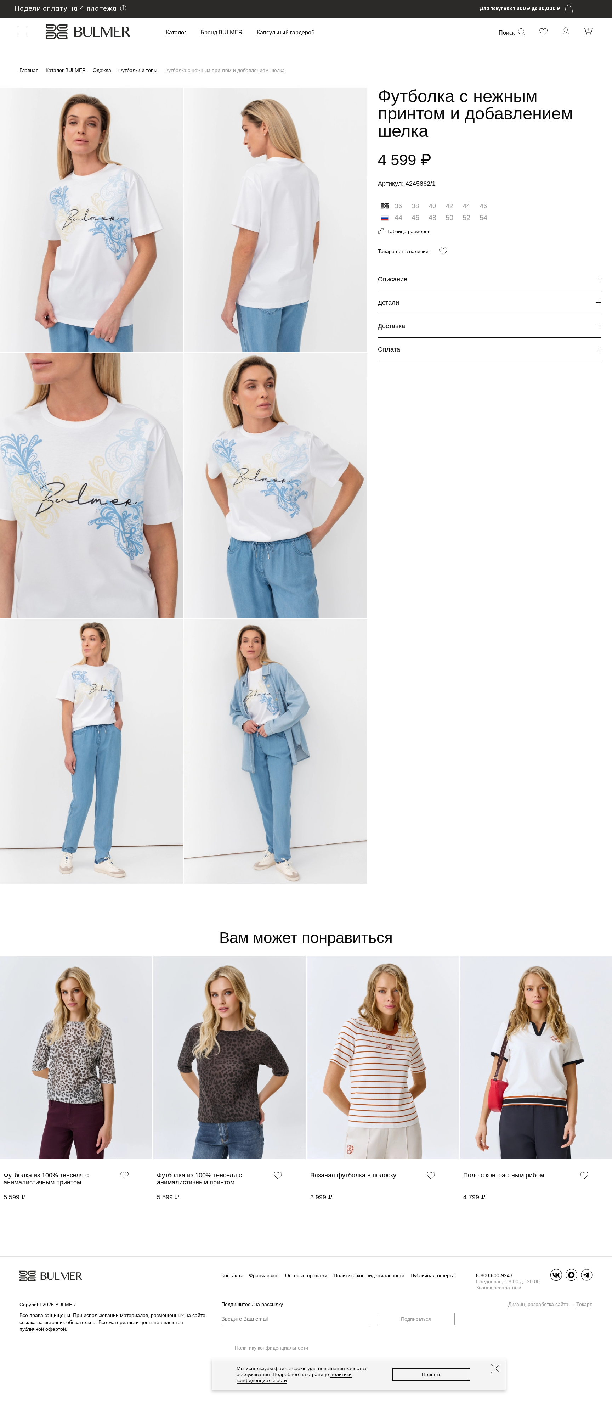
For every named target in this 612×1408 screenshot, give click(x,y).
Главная (29, 70)
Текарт (583, 1304)
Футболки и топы (137, 70)
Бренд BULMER (221, 32)
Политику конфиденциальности (271, 1348)
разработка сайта (548, 1304)
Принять (431, 1374)
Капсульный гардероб (285, 32)
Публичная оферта (432, 1275)
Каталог (176, 32)
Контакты (232, 1275)
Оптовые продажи (306, 1275)
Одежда (102, 70)
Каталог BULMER (66, 70)
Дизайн (516, 1304)
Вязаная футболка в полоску (353, 1175)
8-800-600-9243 (494, 1275)
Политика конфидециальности (369, 1275)
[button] (3, 1066)
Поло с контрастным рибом (503, 1175)
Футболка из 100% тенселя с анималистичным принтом (46, 1179)
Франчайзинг (264, 1275)
